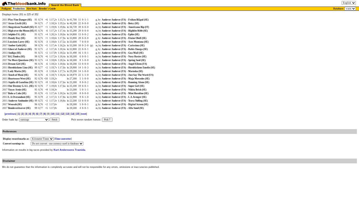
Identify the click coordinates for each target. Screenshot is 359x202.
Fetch (54, 119)
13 (67, 114)
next (83, 114)
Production (19, 8)
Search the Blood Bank (65, 5)
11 (57, 114)
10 (52, 114)
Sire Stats (32, 8)
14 (72, 114)
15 (77, 114)
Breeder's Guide (47, 8)
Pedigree (6, 8)
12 (62, 114)
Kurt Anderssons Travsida (69, 150)
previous (10, 114)
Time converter (63, 139)
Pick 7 (107, 119)
